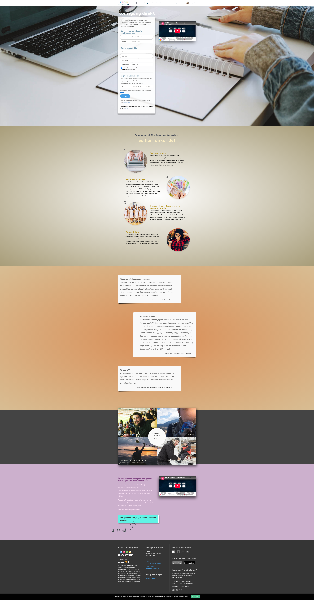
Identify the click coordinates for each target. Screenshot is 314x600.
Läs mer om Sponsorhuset (153, 563)
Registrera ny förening (152, 568)
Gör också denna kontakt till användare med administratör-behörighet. (133, 68)
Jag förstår (195, 597)
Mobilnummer (125, 64)
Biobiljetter (147, 3)
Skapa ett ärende (151, 578)
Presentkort (155, 3)
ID (122, 87)
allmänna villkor (126, 102)
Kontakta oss (150, 559)
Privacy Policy (150, 566)
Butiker (141, 3)
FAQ (147, 561)
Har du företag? (172, 3)
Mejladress (125, 60)
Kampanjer (163, 3)
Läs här (122, 92)
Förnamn (124, 52)
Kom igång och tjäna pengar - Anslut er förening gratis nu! (138, 518)
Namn (123, 37)
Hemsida (124, 41)
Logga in (193, 3)
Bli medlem (182, 3)
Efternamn (124, 56)
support (127, 108)
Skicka (125, 96)
